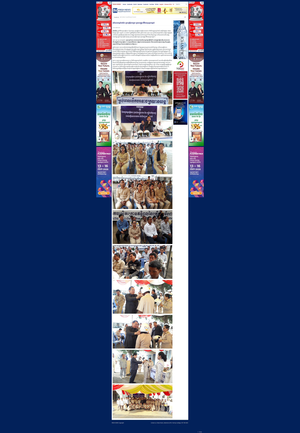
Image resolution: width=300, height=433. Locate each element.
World (135, 4)
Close (200, 432)
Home (124, 4)
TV (173, 4)
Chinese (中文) (168, 4)
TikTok (157, 4)
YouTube (151, 4)
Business (140, 4)
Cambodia (129, 4)
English (161, 4)
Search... (178, 4)
